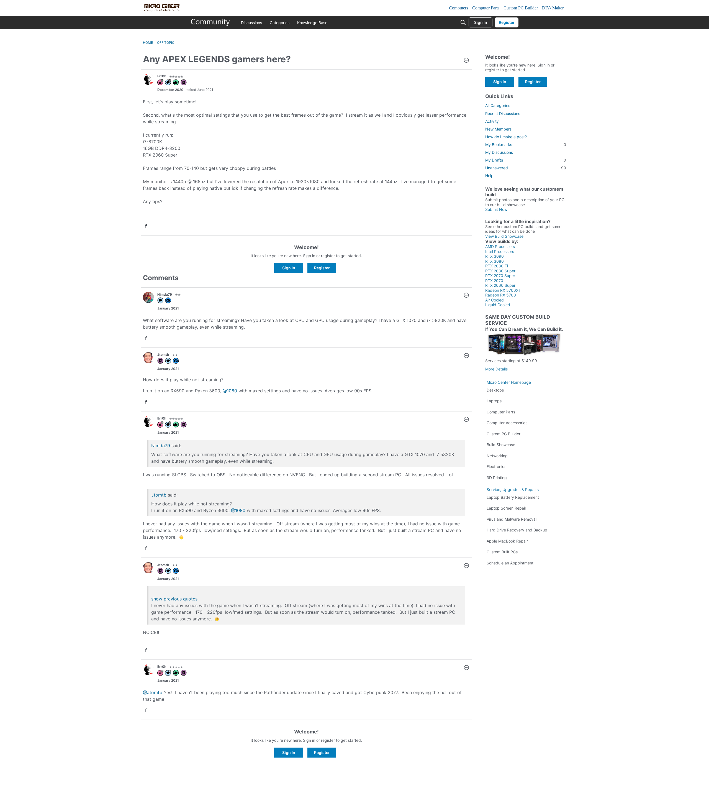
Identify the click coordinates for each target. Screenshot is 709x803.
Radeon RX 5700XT (503, 290)
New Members (498, 129)
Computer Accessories (507, 422)
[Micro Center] (210, 22)
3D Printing (497, 477)
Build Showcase (501, 444)
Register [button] (322, 267)
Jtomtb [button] (163, 354)
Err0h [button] (161, 76)
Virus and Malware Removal (511, 519)
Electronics (496, 466)
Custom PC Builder (503, 433)
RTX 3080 (494, 261)
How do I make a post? (506, 136)
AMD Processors (500, 246)
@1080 (230, 390)
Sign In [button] (288, 267)
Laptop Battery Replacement (513, 497)
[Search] (463, 22)
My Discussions (499, 152)
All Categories (497, 105)
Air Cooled (494, 300)
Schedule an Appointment (510, 563)
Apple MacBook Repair (507, 541)
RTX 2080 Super (500, 270)
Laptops (494, 400)
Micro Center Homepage (509, 382)
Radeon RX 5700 (500, 295)
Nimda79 (160, 445)
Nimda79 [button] (164, 294)
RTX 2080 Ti (496, 266)
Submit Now (496, 209)
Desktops (495, 390)
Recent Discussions (502, 113)
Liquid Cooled (497, 304)
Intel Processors (499, 251)
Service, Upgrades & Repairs (513, 489)
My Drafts (525, 160)
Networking (497, 455)
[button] (466, 60)
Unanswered (525, 167)
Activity (492, 121)
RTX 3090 (494, 256)
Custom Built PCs (502, 551)
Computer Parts (501, 412)
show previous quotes (174, 599)
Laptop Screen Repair (506, 508)
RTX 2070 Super (500, 275)
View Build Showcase (504, 236)
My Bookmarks (525, 144)
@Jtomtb (152, 692)
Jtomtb (158, 495)
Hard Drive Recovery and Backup (517, 530)
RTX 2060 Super (500, 285)
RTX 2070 (494, 280)
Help (489, 175)
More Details (496, 369)
